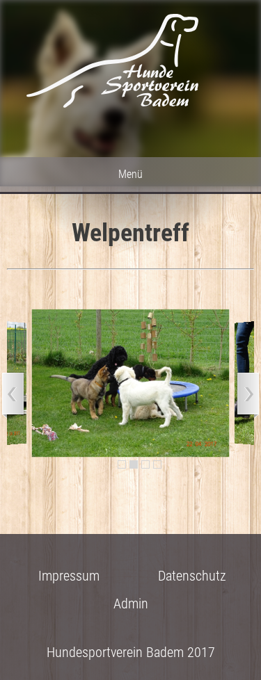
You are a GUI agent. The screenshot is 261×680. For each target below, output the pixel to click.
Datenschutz (192, 575)
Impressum (69, 575)
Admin (130, 603)
